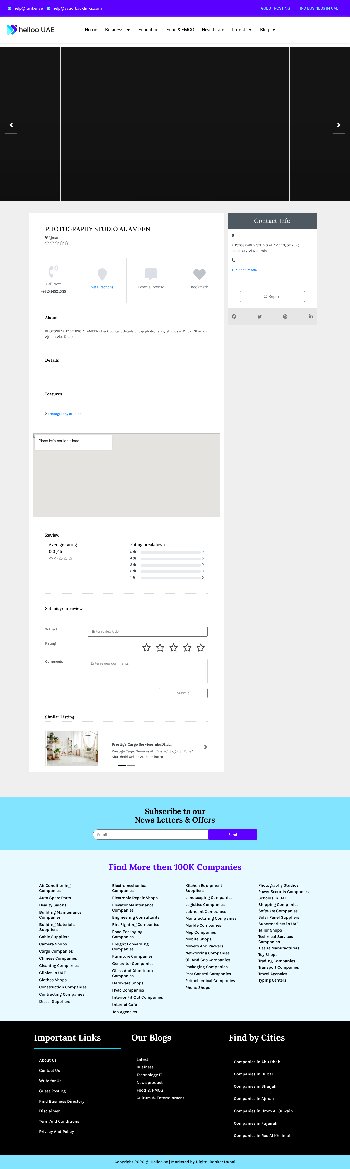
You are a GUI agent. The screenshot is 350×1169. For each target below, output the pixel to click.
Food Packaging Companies (127, 934)
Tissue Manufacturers (279, 948)
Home (91, 29)
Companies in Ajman (254, 1098)
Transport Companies (278, 967)
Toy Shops (267, 954)
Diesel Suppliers (54, 1001)
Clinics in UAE (52, 972)
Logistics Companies (205, 904)
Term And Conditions (59, 1121)
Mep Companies (200, 932)
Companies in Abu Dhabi (258, 1061)
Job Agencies (124, 1011)
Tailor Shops (270, 930)
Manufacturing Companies (210, 918)
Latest (238, 29)
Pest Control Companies (208, 973)
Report (274, 296)
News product (150, 1082)
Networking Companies (207, 952)
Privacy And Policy (56, 1131)
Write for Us (50, 1080)
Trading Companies (276, 960)
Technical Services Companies (275, 939)
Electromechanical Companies (130, 888)
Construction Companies (63, 987)
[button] (47, 747)
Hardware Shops (127, 982)
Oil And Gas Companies (207, 959)
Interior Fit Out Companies (137, 997)
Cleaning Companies (59, 965)
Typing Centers (272, 980)
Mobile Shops (198, 939)
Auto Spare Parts (55, 897)
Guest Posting (275, 8)
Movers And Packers (204, 946)
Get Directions (102, 287)
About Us (48, 1060)
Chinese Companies (58, 958)
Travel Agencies (272, 973)
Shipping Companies (278, 904)
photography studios (64, 414)
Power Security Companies (283, 891)
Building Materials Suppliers (57, 927)
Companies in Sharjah (255, 1086)
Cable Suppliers (54, 936)
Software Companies (278, 910)
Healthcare (213, 29)
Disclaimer (49, 1110)
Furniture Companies (132, 956)
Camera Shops (53, 944)
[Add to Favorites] (199, 278)
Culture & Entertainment (160, 1097)
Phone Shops (197, 987)
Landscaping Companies (208, 897)
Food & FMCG (180, 29)
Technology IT (149, 1074)
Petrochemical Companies (210, 980)
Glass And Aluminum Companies (132, 973)
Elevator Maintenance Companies (132, 908)
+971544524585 (244, 270)
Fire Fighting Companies (135, 924)
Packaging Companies (206, 966)
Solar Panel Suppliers (278, 917)
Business (114, 29)
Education (148, 29)
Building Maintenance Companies (60, 915)
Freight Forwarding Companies (130, 947)
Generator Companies (132, 963)
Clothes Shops (53, 979)
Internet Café (124, 1004)
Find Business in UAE (318, 8)
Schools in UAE (272, 898)
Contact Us (49, 1070)
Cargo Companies (56, 951)
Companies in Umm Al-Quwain (263, 1110)
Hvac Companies (128, 990)
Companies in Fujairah (255, 1123)
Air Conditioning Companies (55, 888)
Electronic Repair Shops (135, 897)
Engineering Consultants (135, 917)
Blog (264, 29)
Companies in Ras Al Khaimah (263, 1135)
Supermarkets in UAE (278, 923)
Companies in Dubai (253, 1074)
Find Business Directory (61, 1101)
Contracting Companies (61, 994)
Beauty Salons (52, 905)
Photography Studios (278, 885)
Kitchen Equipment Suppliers (203, 888)
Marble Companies (203, 925)
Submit (183, 693)
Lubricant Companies (205, 911)
